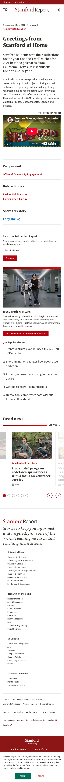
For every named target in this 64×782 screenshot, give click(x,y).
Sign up (10, 258)
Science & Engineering (17, 625)
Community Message (16, 567)
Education (11, 615)
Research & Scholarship (19, 593)
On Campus (13, 638)
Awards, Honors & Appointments (21, 570)
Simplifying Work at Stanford (20, 560)
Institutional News (15, 580)
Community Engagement (18, 643)
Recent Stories (47, 704)
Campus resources (15, 653)
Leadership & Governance (19, 584)
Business (11, 605)
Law (9, 622)
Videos (6, 699)
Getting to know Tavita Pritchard (26, 387)
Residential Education (14, 29)
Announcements (30, 704)
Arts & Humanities (15, 602)
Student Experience (17, 673)
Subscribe (18, 712)
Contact (7, 712)
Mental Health (13, 681)
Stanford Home (18, 749)
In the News (37, 699)
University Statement (16, 563)
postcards (47, 98)
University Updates (11, 704)
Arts (9, 647)
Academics (12, 678)
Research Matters (15, 598)
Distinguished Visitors (17, 577)
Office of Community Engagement (22, 174)
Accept (23, 775)
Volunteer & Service (16, 685)
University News (15, 552)
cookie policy (23, 768)
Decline (41, 775)
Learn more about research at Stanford (26, 333)
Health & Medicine (15, 618)
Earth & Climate (14, 608)
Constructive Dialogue (17, 557)
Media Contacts (33, 712)
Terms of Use (40, 749)
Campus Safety (14, 657)
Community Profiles (20, 699)
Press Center (49, 712)
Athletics (11, 650)
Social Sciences (14, 628)
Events (10, 663)
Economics (12, 612)
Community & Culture (15, 199)
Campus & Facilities (16, 573)
